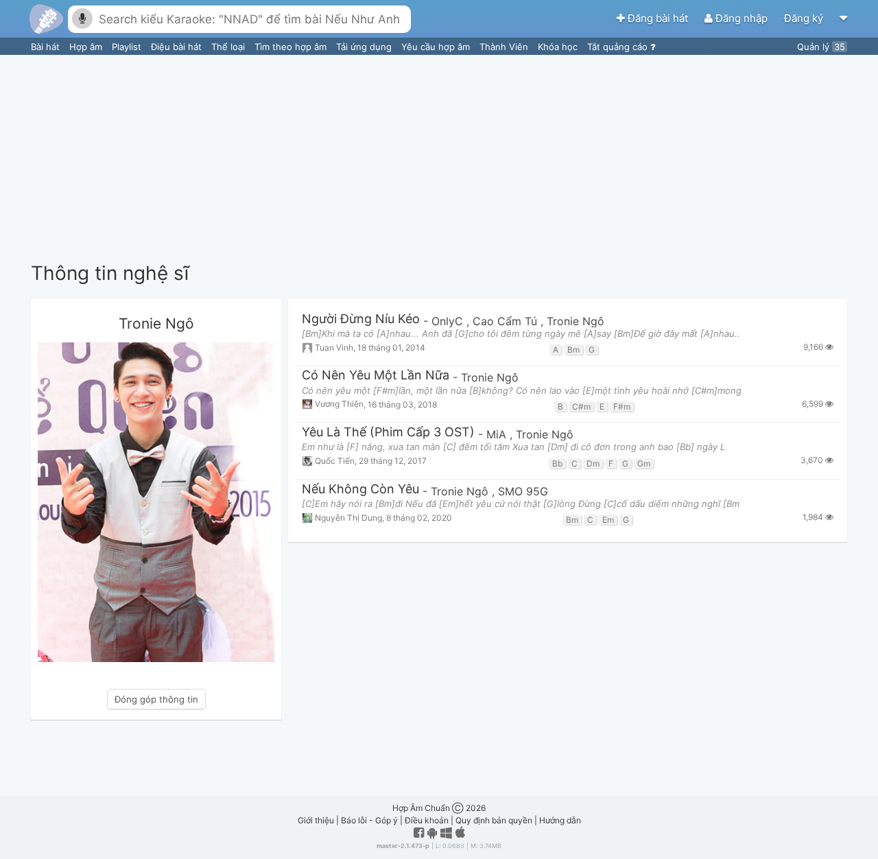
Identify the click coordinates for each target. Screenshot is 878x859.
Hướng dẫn (560, 820)
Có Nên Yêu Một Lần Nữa (375, 375)
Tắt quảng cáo (618, 46)
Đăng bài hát (658, 18)
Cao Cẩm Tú (507, 321)
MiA (498, 434)
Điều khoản (427, 820)
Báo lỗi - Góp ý (369, 820)
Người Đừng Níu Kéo (361, 319)
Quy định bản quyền (493, 820)
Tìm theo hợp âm (291, 46)
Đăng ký (805, 18)
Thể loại (229, 46)
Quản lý (821, 46)
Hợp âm (87, 46)
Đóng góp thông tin (156, 699)
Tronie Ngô (575, 321)
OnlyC (448, 321)
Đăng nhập (741, 18)
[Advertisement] (439, 158)
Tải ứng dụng (365, 46)
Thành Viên (505, 46)
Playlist (128, 46)
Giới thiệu (316, 820)
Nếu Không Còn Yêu (360, 489)
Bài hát (46, 46)
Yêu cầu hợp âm (437, 46)
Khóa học (559, 46)
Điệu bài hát (177, 46)
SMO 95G (523, 491)
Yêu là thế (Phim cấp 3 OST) (388, 432)
